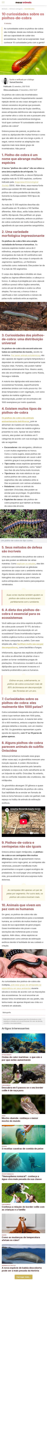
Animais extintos (9, 1265)
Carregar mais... (24, 1277)
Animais (4, 9)
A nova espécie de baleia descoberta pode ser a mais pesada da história (22, 1269)
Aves (3, 1116)
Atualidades (6, 1055)
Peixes (4, 1146)
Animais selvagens (16, 9)
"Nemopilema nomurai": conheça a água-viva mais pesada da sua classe (22, 1177)
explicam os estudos (26, 563)
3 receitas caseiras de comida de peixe (22, 1148)
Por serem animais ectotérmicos (25, 355)
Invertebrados (29, 9)
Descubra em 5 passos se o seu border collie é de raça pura (22, 1089)
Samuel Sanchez (16, 82)
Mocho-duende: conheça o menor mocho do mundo (20, 1119)
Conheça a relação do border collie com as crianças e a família (23, 1208)
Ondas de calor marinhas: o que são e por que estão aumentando (22, 1058)
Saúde (4, 1235)
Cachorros (6, 1085)
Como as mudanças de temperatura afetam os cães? (21, 1238)
